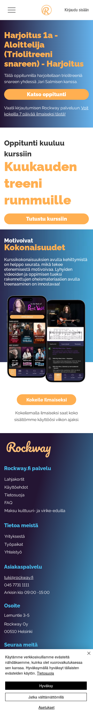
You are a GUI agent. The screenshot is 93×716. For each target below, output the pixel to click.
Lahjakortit (14, 479)
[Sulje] (86, 656)
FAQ (8, 502)
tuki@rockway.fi (18, 577)
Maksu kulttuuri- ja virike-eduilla (34, 510)
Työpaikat (13, 544)
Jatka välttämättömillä (46, 697)
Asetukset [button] (46, 707)
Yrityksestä (14, 536)
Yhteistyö (13, 552)
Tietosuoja (14, 495)
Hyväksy (46, 685)
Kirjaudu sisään (77, 10)
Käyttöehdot (16, 487)
